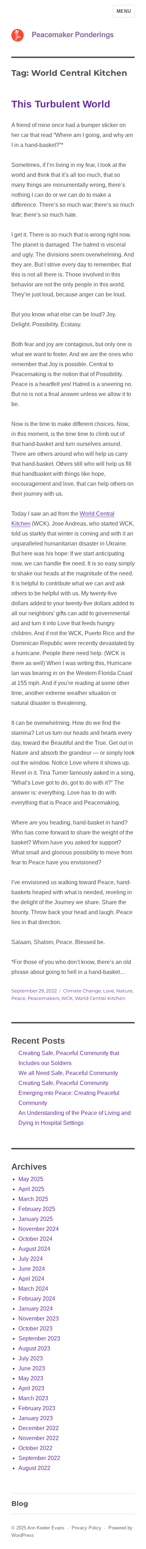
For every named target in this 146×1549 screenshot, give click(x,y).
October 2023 (35, 1329)
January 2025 (35, 1219)
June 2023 (31, 1368)
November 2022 (38, 1438)
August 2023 (34, 1348)
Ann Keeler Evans (45, 1527)
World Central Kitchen (100, 998)
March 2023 (33, 1398)
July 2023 (30, 1358)
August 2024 (34, 1249)
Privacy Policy (86, 1527)
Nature (124, 991)
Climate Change (82, 991)
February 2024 (36, 1299)
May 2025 (30, 1179)
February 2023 (36, 1408)
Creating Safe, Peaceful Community (63, 1083)
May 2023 (30, 1378)
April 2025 (31, 1189)
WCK (67, 998)
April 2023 (31, 1388)
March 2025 (33, 1199)
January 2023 (35, 1418)
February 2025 (36, 1209)
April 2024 (31, 1279)
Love (108, 991)
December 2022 (38, 1428)
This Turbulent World (60, 104)
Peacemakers (43, 998)
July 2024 (30, 1259)
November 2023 (38, 1319)
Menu (124, 11)
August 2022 (34, 1468)
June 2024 (31, 1269)
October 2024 (35, 1239)
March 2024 (33, 1289)
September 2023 (39, 1338)
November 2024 (38, 1229)
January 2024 (35, 1309)
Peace (18, 998)
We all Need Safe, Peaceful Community (68, 1073)
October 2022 (35, 1448)
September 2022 (39, 1458)
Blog (19, 1503)
